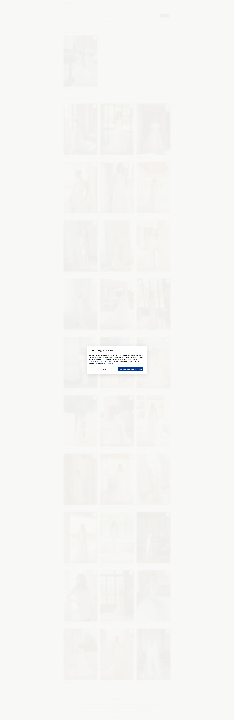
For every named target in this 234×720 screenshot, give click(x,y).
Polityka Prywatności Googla (99, 362)
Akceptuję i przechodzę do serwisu (130, 369)
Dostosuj (103, 369)
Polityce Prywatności (109, 364)
